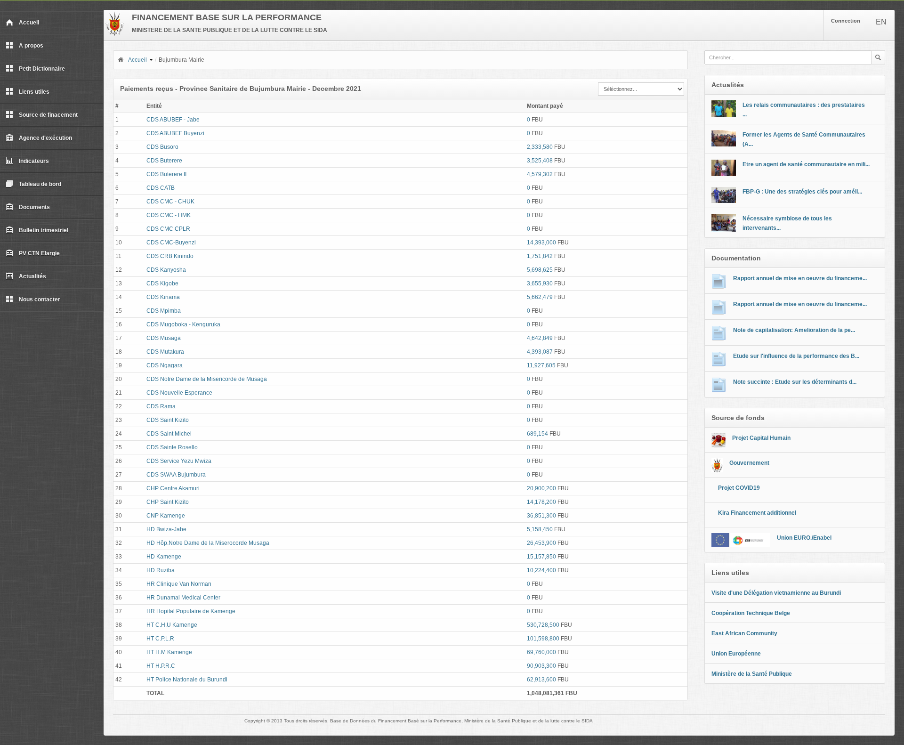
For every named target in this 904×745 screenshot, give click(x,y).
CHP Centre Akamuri (173, 488)
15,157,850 (541, 556)
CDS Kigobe (162, 283)
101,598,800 (543, 638)
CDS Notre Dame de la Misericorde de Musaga (206, 379)
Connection (845, 21)
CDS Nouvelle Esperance (179, 392)
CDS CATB (160, 188)
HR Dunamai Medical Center (183, 597)
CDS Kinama (163, 297)
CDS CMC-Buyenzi (171, 242)
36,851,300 (541, 515)
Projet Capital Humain (761, 438)
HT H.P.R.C (160, 666)
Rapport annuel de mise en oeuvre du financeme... (800, 278)
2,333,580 (540, 147)
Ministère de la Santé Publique (751, 674)
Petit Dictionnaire (42, 68)
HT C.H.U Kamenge (171, 625)
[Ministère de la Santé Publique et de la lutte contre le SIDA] (114, 34)
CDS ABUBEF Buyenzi (175, 133)
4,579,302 (540, 174)
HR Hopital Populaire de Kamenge (190, 611)
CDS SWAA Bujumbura (176, 474)
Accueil (29, 22)
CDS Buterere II (166, 174)
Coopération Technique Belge (750, 613)
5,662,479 (540, 297)
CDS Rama (161, 406)
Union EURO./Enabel (804, 537)
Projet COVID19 (739, 488)
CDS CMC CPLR (168, 229)
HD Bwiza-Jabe (166, 529)
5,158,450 (540, 529)
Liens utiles (34, 92)
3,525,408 (540, 160)
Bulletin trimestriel (43, 230)
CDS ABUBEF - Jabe (173, 119)
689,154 (537, 433)
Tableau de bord (40, 184)
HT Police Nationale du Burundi (186, 679)
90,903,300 (541, 666)
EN (881, 22)
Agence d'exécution (45, 138)
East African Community (744, 633)
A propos (31, 45)
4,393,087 (540, 351)
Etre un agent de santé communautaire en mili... (806, 164)
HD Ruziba (160, 570)
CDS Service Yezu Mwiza (178, 461)
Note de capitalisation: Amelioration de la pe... (794, 330)
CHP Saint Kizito (167, 502)
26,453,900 (541, 543)
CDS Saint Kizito (167, 420)
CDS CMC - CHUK (170, 201)
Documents (34, 207)
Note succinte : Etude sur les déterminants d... (794, 382)
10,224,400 (541, 570)
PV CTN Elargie (39, 253)
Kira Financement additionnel (757, 513)
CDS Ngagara (164, 365)
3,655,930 (540, 283)
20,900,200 (541, 488)
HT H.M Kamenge (169, 652)
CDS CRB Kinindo (170, 256)
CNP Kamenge (165, 515)
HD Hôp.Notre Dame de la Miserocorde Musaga (207, 543)
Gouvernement (749, 463)
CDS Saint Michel (169, 433)
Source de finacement (48, 115)
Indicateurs (34, 161)
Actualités (32, 276)
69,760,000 (541, 652)
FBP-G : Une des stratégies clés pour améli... (802, 191)
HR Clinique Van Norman (178, 584)
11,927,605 (541, 365)
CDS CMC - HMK (168, 215)
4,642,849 (540, 338)
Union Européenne (736, 653)
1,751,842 (540, 256)
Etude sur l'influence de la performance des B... (796, 356)
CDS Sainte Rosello (172, 447)
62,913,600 (541, 679)
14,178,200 (541, 502)
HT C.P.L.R (160, 638)
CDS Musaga (163, 338)
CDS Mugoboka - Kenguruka (183, 324)
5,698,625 (540, 270)
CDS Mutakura (165, 351)
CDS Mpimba (163, 311)
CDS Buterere (164, 160)
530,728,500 (543, 625)
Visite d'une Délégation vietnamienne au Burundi (776, 593)
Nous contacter (39, 299)
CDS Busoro (162, 147)
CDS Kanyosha (166, 270)
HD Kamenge (163, 556)
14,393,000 (541, 242)
